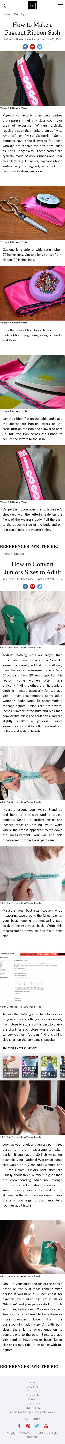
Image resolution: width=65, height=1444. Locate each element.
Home (6, 14)
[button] (25, 47)
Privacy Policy (32, 1408)
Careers (32, 1399)
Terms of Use (32, 1403)
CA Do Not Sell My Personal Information (32, 1412)
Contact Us (32, 1395)
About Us (32, 1387)
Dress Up (19, 14)
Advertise (32, 1391)
